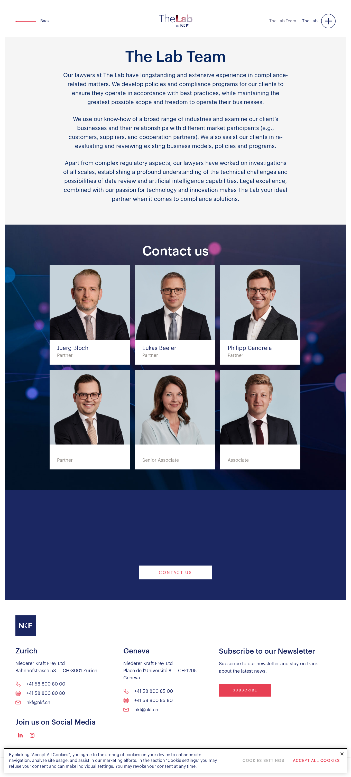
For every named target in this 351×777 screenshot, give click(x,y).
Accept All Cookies (316, 761)
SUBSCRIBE (245, 690)
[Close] (342, 754)
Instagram (32, 735)
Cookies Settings (263, 761)
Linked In (20, 735)
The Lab (310, 21)
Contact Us (175, 573)
